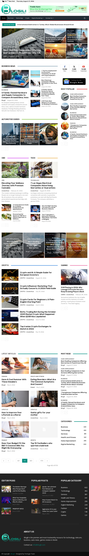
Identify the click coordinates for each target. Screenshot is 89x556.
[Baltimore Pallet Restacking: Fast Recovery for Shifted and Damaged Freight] (29, 134)
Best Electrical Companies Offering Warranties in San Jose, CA (49, 82)
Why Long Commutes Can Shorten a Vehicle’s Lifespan (48, 141)
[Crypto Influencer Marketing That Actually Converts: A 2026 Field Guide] (10, 288)
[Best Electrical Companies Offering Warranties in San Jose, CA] (35, 83)
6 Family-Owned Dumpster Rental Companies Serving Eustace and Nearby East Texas (48, 93)
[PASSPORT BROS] (6, 511)
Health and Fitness (37, 376)
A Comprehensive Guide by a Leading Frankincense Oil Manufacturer (21, 207)
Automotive (10, 136)
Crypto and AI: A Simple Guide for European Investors (36, 273)
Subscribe (83, 66)
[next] (85, 24)
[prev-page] (3, 149)
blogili (4, 100)
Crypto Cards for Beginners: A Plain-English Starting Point (37, 300)
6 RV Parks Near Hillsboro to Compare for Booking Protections (49, 102)
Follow (74, 66)
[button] (84, 18)
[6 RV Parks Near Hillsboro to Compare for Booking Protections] (35, 103)
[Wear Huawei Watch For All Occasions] (36, 501)
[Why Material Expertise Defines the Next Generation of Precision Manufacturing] (11, 134)
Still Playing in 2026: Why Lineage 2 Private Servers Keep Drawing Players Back (72, 289)
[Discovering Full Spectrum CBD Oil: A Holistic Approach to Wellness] (6, 217)
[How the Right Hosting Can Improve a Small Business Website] (35, 208)
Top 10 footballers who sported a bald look (41, 444)
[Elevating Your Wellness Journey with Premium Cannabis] (15, 170)
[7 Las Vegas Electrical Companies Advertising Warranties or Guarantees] (44, 170)
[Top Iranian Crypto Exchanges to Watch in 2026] (10, 329)
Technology (35, 180)
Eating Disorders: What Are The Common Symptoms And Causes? (43, 381)
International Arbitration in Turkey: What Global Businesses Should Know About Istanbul (78, 117)
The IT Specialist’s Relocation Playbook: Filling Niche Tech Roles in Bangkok (49, 217)
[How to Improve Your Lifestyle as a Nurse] (15, 399)
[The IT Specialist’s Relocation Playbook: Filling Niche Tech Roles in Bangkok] (35, 217)
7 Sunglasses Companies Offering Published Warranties (38, 24)
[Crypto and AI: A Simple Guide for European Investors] (10, 275)
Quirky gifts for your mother (40, 413)
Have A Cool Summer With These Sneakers (14, 380)
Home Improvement (10, 47)
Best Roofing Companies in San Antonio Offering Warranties (78, 107)
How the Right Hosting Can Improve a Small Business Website (49, 207)
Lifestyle (5, 409)
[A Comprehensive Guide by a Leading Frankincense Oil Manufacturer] (6, 207)
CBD (3, 180)
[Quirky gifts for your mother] (44, 399)
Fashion (72, 123)
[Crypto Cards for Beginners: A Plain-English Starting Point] (10, 302)
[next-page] (6, 149)
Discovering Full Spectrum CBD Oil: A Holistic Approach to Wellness (19, 216)
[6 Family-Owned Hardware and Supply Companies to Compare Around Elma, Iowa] (76, 51)
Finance (4, 440)
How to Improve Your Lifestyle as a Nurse (12, 413)
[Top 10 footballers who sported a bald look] (44, 429)
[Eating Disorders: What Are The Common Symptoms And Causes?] (44, 366)
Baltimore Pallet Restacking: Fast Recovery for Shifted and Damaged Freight (29, 141)
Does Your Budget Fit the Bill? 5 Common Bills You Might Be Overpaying (13, 445)
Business (5, 90)
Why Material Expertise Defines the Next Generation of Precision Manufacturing (11, 141)
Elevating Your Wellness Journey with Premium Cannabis (13, 185)
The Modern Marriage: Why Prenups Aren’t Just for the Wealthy (20, 489)
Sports (33, 440)
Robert (33, 387)
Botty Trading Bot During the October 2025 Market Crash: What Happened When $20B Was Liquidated (38, 314)
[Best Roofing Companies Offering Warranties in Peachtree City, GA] (23, 43)
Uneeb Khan (5, 191)
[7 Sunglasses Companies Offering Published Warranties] (55, 51)
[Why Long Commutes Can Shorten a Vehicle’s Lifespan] (48, 134)
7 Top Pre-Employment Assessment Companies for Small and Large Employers (49, 73)
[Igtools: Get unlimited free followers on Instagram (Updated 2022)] (36, 488)
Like (65, 66)
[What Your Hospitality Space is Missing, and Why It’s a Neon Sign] (6, 500)
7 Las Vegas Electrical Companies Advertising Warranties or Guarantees (43, 185)
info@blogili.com (39, 545)
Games (63, 294)
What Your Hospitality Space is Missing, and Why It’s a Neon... (20, 500)
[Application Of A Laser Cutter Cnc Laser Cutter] (36, 510)
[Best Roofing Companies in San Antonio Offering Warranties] (55, 35)
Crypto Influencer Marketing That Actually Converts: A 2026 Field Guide (38, 287)
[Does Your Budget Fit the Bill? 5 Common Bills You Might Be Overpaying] (15, 429)
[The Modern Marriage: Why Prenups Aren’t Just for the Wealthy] (6, 489)
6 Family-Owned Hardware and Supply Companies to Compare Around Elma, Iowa (15, 95)
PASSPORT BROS (18, 509)
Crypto (22, 278)
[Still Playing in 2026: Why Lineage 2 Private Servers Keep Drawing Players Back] (74, 277)
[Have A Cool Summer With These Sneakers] (15, 366)
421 (18, 461)
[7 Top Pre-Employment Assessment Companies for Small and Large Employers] (35, 74)
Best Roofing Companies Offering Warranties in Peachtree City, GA (78, 97)
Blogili (13, 554)
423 (31, 461)
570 (42, 461)
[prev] (81, 24)
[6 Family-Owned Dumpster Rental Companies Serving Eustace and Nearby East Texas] (35, 93)
